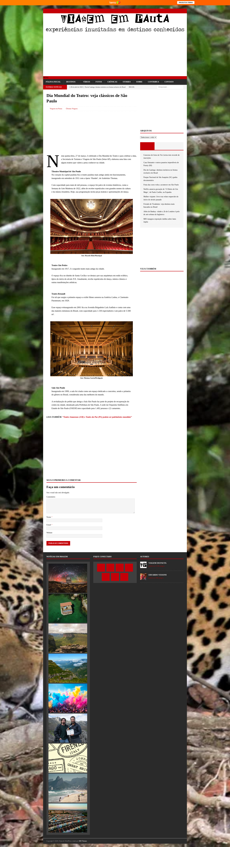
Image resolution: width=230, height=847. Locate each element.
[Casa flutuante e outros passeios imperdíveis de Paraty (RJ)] (67, 608)
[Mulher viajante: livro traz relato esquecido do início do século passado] (67, 758)
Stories (127, 82)
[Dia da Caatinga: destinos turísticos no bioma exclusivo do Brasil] (67, 638)
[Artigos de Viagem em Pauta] (143, 567)
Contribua (153, 82)
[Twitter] (161, 11)
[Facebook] (156, 11)
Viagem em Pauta (56, 109)
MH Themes (83, 841)
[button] (46, 78)
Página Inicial (53, 82)
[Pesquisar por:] (170, 87)
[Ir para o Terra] (115, 2)
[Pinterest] (175, 11)
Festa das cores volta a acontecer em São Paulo (161, 185)
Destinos (70, 82)
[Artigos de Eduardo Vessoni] (143, 578)
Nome (49, 517)
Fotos (99, 82)
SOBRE (139, 82)
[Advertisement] (115, 55)
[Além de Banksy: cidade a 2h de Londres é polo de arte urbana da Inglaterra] (67, 817)
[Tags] (162, 146)
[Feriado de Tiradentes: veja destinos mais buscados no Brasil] (67, 788)
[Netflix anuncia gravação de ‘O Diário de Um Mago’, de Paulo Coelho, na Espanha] (67, 728)
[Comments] (176, 146)
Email (49, 525)
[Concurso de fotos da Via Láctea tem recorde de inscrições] (67, 578)
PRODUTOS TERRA (186, 2)
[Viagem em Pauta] (115, 32)
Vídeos (86, 82)
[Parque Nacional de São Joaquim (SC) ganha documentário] (67, 668)
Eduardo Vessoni (158, 575)
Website (49, 533)
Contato (169, 82)
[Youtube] (170, 11)
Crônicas (112, 82)
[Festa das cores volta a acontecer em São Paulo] (67, 698)
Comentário (50, 497)
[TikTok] (180, 11)
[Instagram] (166, 11)
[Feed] (184, 11)
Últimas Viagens (72, 109)
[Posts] (147, 146)
